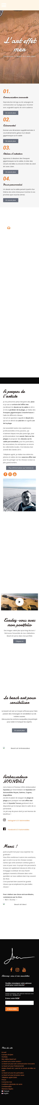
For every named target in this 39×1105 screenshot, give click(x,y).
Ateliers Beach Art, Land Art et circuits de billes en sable (18, 1069)
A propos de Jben (7, 1055)
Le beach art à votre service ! (11, 1061)
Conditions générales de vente (12, 1084)
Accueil (4, 1052)
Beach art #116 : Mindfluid (19, 656)
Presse (4, 1080)
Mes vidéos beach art (9, 1059)
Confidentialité (7, 1086)
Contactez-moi (7, 1082)
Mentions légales (7, 1089)
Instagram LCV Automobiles (19, 820)
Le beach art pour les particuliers (13, 1073)
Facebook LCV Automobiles (18, 829)
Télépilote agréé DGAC (9, 1077)
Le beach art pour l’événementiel (13, 1066)
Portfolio (5, 1057)
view (19, 663)
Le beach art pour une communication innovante (18, 1064)
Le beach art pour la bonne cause (13, 1075)
